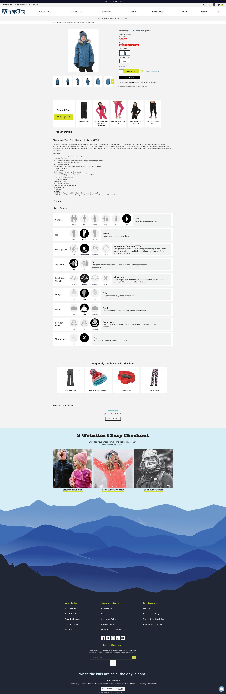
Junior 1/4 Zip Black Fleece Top (135, 122)
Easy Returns (71, 624)
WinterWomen (21, 5)
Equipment (183, 12)
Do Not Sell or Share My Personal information (107, 684)
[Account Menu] (214, 5)
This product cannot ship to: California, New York (133, 86)
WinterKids (7, 5)
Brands (204, 12)
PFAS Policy (142, 684)
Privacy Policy (74, 684)
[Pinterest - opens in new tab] (118, 638)
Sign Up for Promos (152, 624)
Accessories (107, 12)
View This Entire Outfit (63, 117)
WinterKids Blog (151, 614)
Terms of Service (130, 684)
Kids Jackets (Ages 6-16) (72, 22)
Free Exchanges (73, 619)
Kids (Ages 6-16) (77, 12)
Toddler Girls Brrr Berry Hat (98, 390)
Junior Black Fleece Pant (152, 122)
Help (103, 614)
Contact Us (106, 609)
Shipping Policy (109, 619)
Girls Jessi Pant (84, 121)
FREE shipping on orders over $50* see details (113, 18)
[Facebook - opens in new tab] (103, 638)
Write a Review (113, 419)
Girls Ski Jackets (92, 22)
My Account (70, 609)
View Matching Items (152, 71)
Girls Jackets (83, 22)
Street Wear (157, 12)
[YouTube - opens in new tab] (123, 638)
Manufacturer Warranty (113, 629)
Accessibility (152, 684)
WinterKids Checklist (153, 619)
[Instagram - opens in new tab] (113, 638)
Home (54, 22)
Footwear (132, 12)
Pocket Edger (126, 390)
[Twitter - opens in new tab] (108, 638)
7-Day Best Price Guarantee (113, 1)
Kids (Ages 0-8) (45, 12)
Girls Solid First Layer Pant (118, 122)
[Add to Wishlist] (142, 71)
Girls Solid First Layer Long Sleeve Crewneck (101, 123)
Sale (219, 12)
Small (124, 61)
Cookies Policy (86, 684)
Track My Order (72, 614)
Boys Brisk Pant (70, 390)
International (108, 624)
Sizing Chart (123, 66)
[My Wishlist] (209, 5)
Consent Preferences (113, 680)
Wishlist (69, 629)
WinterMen (33, 5)
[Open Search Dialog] (204, 5)
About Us (147, 609)
